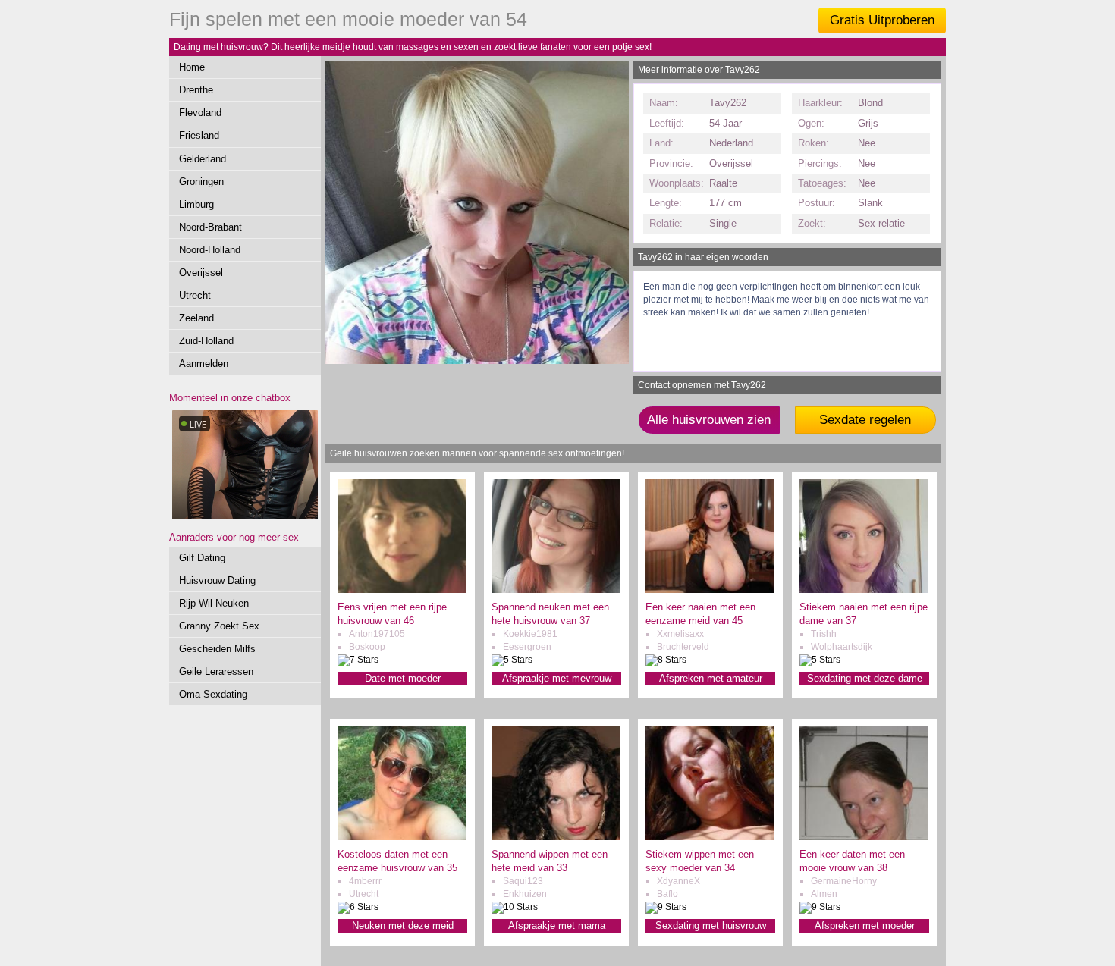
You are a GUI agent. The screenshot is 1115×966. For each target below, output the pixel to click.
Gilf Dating (202, 557)
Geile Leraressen (216, 671)
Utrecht (195, 295)
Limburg (196, 204)
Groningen (201, 181)
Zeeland (196, 318)
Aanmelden (203, 363)
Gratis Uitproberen (882, 20)
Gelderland (202, 159)
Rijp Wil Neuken (214, 603)
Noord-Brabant (210, 227)
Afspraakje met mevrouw (556, 678)
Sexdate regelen (865, 419)
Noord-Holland (209, 250)
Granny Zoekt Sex (219, 626)
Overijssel (201, 272)
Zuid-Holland (206, 341)
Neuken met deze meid (403, 925)
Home (192, 67)
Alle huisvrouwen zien (709, 419)
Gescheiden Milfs (217, 648)
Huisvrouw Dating (217, 580)
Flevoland (200, 112)
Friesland (199, 135)
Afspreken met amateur (710, 678)
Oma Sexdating (213, 694)
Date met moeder (403, 678)
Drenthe (196, 90)
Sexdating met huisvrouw (710, 925)
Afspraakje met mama (556, 925)
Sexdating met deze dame (864, 678)
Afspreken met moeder (865, 925)
